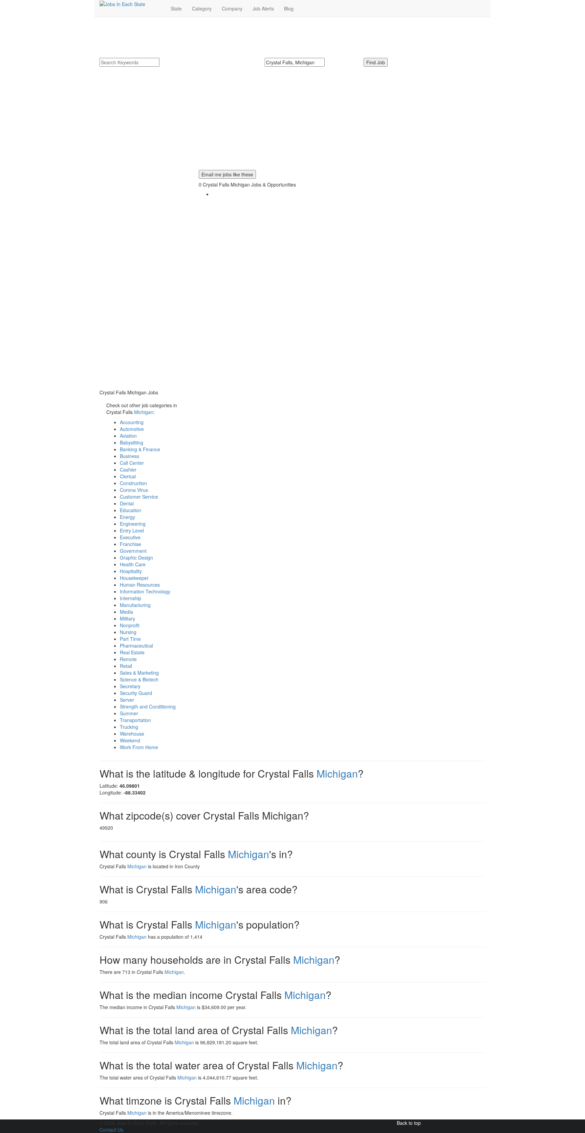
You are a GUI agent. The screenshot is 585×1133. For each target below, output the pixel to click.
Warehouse (132, 733)
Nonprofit (129, 625)
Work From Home (139, 747)
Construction (133, 483)
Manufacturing (135, 605)
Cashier (128, 469)
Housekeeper (134, 577)
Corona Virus (134, 489)
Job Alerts (263, 8)
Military (127, 618)
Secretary (130, 686)
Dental (127, 503)
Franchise (130, 544)
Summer (129, 713)
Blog (289, 8)
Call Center (132, 462)
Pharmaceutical (136, 645)
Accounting (132, 422)
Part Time (130, 638)
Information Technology (145, 591)
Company (232, 8)
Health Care (133, 564)
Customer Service (139, 496)
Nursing (128, 632)
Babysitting (131, 442)
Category (202, 8)
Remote (128, 659)
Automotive (132, 429)
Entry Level (132, 530)
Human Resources (140, 584)
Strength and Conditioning (148, 706)
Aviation (128, 435)
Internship (130, 598)
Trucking (129, 726)
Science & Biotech (139, 679)
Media (126, 611)
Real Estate (132, 652)
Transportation (135, 720)
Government (133, 550)
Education (130, 510)
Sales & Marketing (139, 672)
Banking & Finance (140, 449)
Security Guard (136, 693)
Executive (130, 537)
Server (127, 699)
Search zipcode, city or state (297, 70)
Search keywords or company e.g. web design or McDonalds (169, 70)
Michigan (143, 412)
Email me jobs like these (227, 174)
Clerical (128, 476)
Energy (127, 517)
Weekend (130, 740)
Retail (126, 665)
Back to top (409, 1122)
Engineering (133, 523)
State (176, 8)
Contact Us (111, 1129)
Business (129, 456)
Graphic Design (136, 557)
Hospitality (131, 571)
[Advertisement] (292, 122)
